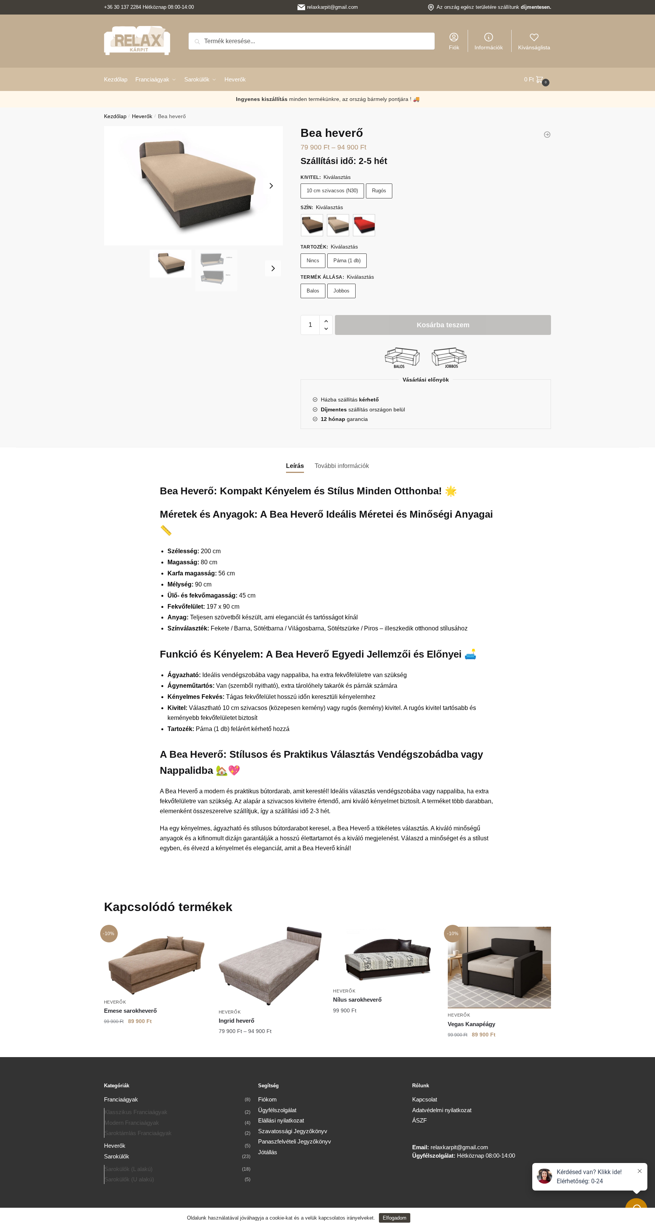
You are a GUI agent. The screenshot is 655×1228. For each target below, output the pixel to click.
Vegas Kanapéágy (471, 1024)
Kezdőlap (115, 116)
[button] (326, 321)
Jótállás (267, 1152)
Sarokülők (116, 1156)
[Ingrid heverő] (547, 134)
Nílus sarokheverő (357, 999)
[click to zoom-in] (193, 186)
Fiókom (267, 1099)
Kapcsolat (424, 1099)
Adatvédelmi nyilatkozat (441, 1110)
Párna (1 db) (347, 260)
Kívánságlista (534, 47)
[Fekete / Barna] (312, 225)
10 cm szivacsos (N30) (332, 190)
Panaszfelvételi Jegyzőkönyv (294, 1141)
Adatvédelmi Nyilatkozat (441, 1218)
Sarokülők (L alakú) (128, 1169)
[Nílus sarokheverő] (384, 955)
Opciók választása (155, 1036)
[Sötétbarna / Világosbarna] (338, 225)
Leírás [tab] (295, 466)
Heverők (142, 116)
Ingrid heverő (236, 1020)
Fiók (454, 47)
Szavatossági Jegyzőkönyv (292, 1131)
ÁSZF (419, 1120)
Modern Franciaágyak (131, 1122)
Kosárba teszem (443, 325)
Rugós (379, 190)
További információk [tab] (342, 466)
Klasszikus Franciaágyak (135, 1112)
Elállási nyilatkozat (281, 1120)
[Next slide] (271, 186)
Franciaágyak (121, 1099)
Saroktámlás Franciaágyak (138, 1133)
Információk (489, 47)
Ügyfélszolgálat (277, 1110)
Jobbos (341, 291)
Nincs (313, 260)
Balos (313, 291)
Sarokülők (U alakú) (129, 1179)
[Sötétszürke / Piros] (364, 225)
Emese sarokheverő (130, 1010)
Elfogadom (394, 1218)
